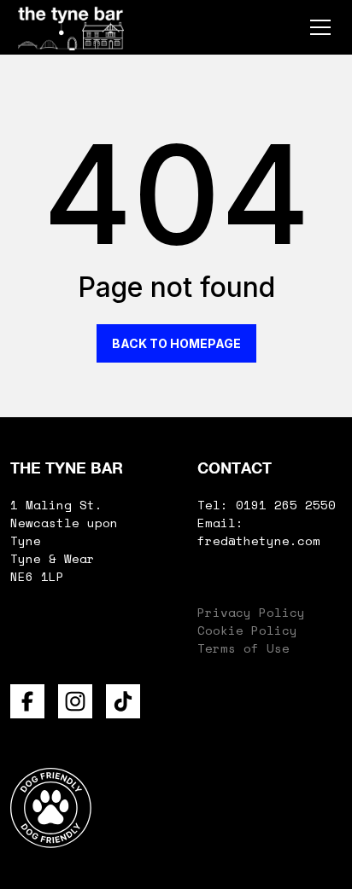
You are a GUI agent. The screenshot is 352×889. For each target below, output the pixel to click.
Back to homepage (176, 343)
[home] (71, 27)
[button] (317, 27)
